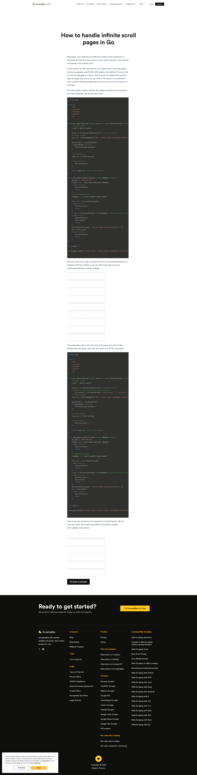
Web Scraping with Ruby (142, 687)
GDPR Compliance (77, 681)
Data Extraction (102, 4)
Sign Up (159, 4)
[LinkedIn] (43, 649)
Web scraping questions (142, 637)
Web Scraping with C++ (141, 706)
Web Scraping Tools (140, 649)
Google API (105, 696)
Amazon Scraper (107, 681)
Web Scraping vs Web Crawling (145, 663)
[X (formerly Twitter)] (39, 649)
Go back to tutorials (78, 582)
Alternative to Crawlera (110, 655)
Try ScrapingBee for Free (135, 608)
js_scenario (78, 72)
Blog (71, 637)
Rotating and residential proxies (145, 668)
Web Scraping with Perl (141, 715)
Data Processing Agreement (81, 686)
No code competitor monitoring (114, 746)
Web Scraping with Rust (142, 720)
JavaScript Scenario (116, 4)
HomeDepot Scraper (109, 700)
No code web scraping (110, 741)
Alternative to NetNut (110, 659)
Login (151, 4)
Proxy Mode (90, 4)
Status (103, 642)
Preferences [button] (37, 763)
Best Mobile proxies (140, 659)
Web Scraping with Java (142, 682)
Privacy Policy (75, 677)
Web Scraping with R (140, 696)
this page (80, 75)
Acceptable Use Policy (79, 696)
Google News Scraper (110, 719)
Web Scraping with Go (141, 725)
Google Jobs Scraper (109, 714)
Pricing (103, 637)
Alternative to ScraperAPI (111, 664)
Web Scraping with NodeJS (143, 692)
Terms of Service (77, 672)
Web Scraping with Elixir (142, 711)
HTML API (80, 4)
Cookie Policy (75, 691)
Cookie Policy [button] (45, 761)
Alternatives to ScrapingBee (112, 669)
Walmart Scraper (108, 691)
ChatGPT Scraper (108, 686)
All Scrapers (106, 728)
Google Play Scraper (109, 724)
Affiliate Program (77, 647)
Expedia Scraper (107, 710)
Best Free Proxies (139, 654)
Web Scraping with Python (143, 673)
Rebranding (74, 642)
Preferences (21, 768)
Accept (39, 768)
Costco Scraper (107, 705)
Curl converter (76, 659)
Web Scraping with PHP (141, 677)
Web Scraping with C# (141, 701)
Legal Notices (75, 700)
